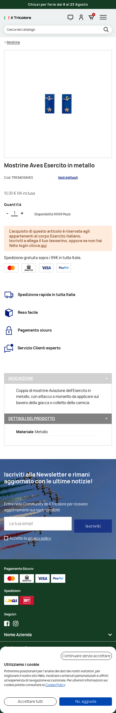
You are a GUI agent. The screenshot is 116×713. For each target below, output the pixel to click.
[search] (107, 30)
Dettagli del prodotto (31, 418)
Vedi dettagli (68, 177)
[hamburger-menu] (104, 17)
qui (44, 245)
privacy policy (39, 538)
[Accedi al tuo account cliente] (81, 17)
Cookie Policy (55, 685)
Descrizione (20, 378)
